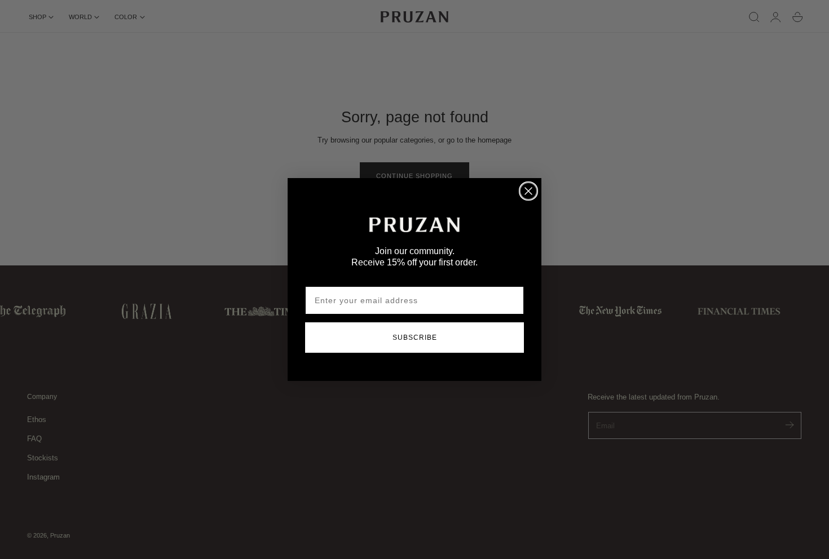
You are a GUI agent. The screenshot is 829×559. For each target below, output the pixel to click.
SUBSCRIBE (415, 337)
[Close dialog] (528, 191)
